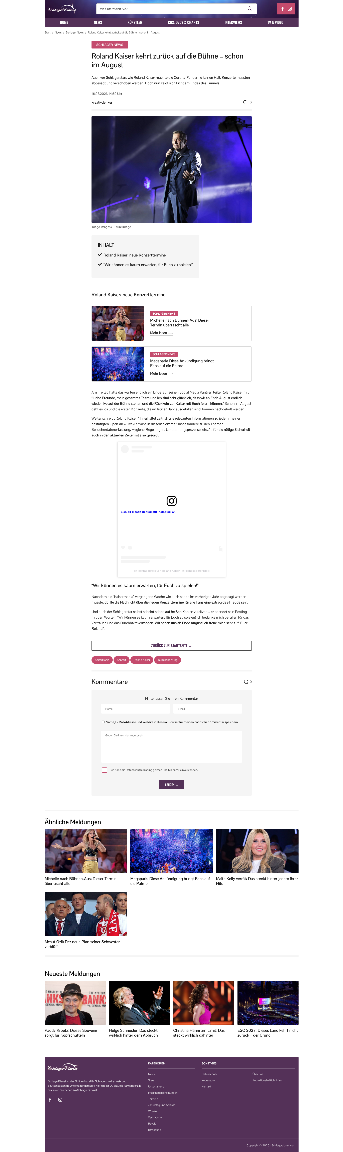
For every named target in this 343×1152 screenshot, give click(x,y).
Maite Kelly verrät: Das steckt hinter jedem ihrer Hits (257, 881)
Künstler (135, 22)
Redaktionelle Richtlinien (267, 1080)
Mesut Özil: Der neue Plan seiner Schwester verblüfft (82, 944)
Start (47, 32)
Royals (152, 1123)
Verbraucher (155, 1117)
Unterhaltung (156, 1086)
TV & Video (275, 22)
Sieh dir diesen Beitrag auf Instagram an (148, 511)
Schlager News (74, 32)
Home (64, 22)
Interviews (233, 22)
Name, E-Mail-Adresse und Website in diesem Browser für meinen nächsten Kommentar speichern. (172, 722)
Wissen (152, 1111)
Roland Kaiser (142, 660)
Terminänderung (168, 660)
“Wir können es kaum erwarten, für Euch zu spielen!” (148, 264)
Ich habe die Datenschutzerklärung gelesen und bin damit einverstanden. (154, 770)
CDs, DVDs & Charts (183, 22)
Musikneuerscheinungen (163, 1092)
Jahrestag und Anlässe (161, 1105)
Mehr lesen (159, 333)
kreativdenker (102, 102)
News (98, 22)
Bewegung (154, 1130)
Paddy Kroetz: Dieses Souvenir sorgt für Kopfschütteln (71, 1033)
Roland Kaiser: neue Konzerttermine (135, 255)
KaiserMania (102, 660)
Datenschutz (209, 1074)
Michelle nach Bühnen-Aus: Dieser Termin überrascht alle (179, 323)
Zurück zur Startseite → (171, 645)
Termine (153, 1099)
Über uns (257, 1074)
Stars (151, 1080)
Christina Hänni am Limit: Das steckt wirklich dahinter (199, 1033)
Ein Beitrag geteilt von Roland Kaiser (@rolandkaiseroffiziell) (172, 570)
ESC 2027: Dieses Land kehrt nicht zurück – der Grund (267, 1033)
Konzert (121, 660)
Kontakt (206, 1086)
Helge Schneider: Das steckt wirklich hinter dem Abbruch (133, 1033)
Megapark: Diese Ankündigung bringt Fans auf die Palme (182, 363)
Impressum (208, 1080)
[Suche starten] (249, 8)
